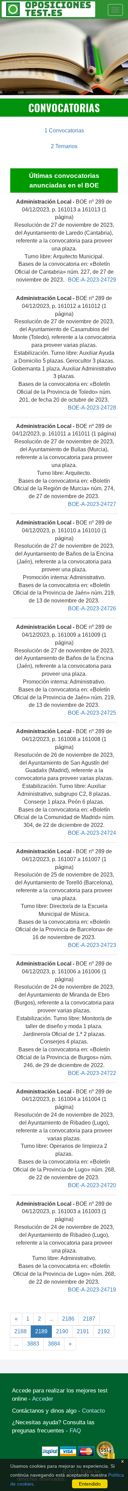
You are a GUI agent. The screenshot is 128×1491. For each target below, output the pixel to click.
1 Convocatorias (64, 130)
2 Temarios (64, 146)
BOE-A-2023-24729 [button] (92, 280)
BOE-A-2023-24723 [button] (92, 945)
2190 (62, 1331)
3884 (54, 1344)
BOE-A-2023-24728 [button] (92, 408)
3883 (33, 1344)
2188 (20, 1331)
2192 (104, 1331)
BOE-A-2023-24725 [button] (92, 713)
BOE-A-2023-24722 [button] (92, 1073)
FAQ (75, 1430)
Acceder (42, 1399)
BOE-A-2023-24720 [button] (92, 1185)
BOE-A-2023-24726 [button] (92, 608)
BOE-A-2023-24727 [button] (92, 504)
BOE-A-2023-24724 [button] (92, 833)
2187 (89, 1319)
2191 (83, 1331)
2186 (68, 1319)
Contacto (93, 1411)
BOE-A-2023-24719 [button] (92, 1290)
